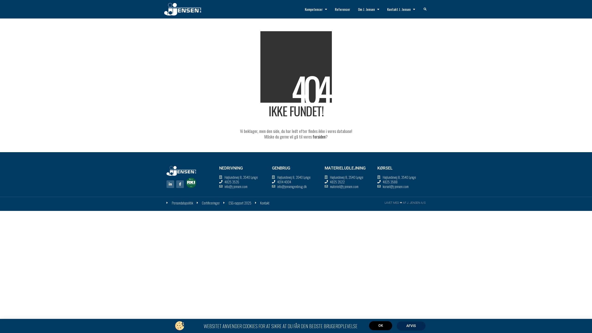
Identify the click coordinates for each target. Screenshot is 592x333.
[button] (425, 9)
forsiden (319, 137)
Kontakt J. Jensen (399, 9)
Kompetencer (314, 9)
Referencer (342, 9)
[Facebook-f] (180, 184)
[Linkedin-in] (170, 184)
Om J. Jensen (366, 9)
